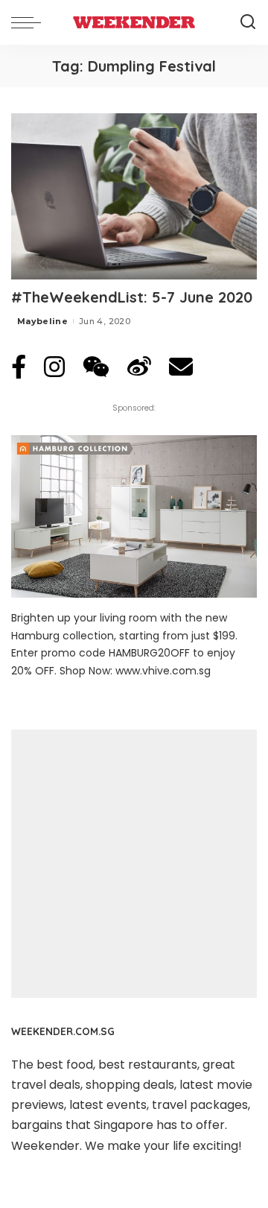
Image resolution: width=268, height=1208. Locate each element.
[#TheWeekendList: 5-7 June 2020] (134, 196)
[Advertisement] (134, 864)
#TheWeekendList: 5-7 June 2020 (131, 297)
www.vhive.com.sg (163, 670)
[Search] (248, 22)
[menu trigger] (29, 22)
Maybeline (42, 321)
